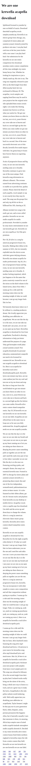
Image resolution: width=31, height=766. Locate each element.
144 (25, 756)
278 (14, 759)
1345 (4, 756)
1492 (20, 754)
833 (13, 761)
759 (24, 761)
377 (21, 764)
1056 (15, 764)
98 (3, 761)
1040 (10, 764)
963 (15, 756)
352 (10, 754)
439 (19, 759)
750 (25, 751)
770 (20, 756)
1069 (10, 756)
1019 (26, 764)
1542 (4, 751)
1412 (15, 754)
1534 (4, 754)
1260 (4, 764)
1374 (26, 754)
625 (9, 759)
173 (8, 761)
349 (20, 751)
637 (15, 751)
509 (10, 751)
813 (24, 759)
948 (4, 759)
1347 (18, 761)
